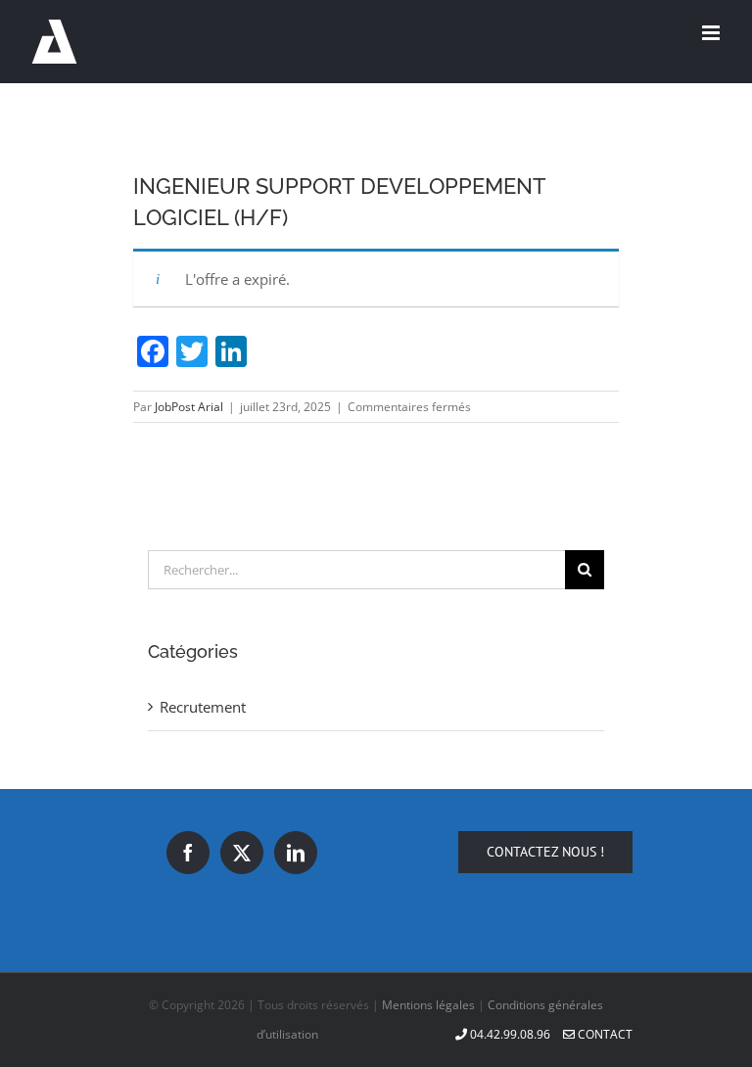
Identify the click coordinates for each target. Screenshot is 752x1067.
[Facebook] (188, 852)
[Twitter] (241, 852)
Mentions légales (428, 1005)
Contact (604, 1034)
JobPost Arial (189, 406)
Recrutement (203, 707)
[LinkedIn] (295, 852)
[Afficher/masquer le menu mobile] (712, 33)
